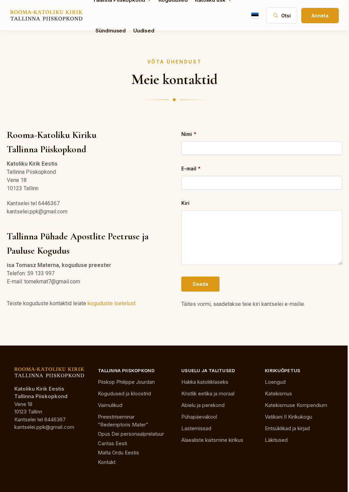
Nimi (188, 134)
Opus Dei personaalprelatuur (131, 434)
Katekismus (278, 393)
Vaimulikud (110, 405)
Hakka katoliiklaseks (204, 382)
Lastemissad (196, 428)
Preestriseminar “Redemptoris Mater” (123, 420)
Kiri (185, 203)
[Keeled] (254, 15)
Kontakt (107, 462)
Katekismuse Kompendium (296, 405)
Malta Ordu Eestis (118, 452)
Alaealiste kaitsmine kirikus (212, 440)
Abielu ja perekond (203, 405)
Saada (200, 284)
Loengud (275, 382)
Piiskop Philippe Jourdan (126, 382)
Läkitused (276, 440)
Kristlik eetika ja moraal (207, 393)
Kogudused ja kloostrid (124, 393)
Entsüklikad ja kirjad (287, 428)
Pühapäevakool (199, 416)
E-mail (190, 168)
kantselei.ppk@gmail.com (44, 427)
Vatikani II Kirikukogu (288, 416)
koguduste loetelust (111, 303)
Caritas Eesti (112, 443)
